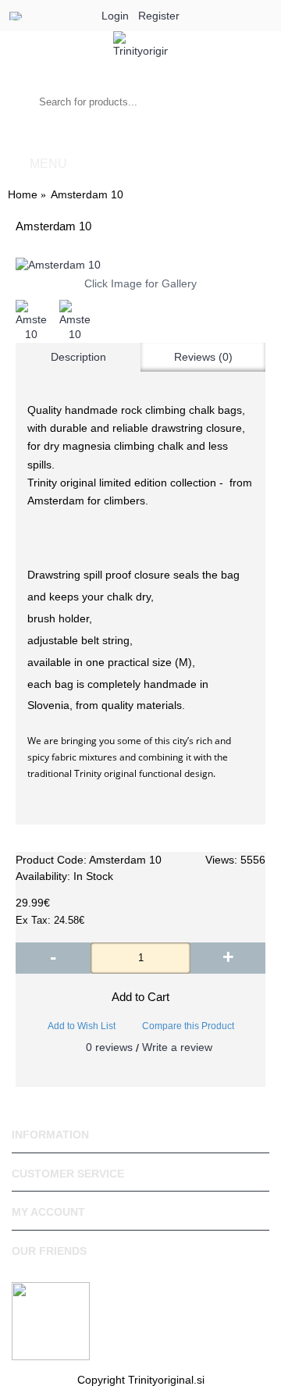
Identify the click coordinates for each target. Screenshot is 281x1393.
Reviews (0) (203, 357)
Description (78, 357)
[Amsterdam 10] (140, 265)
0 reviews (109, 1047)
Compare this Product (188, 1026)
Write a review (177, 1047)
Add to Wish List (82, 1026)
